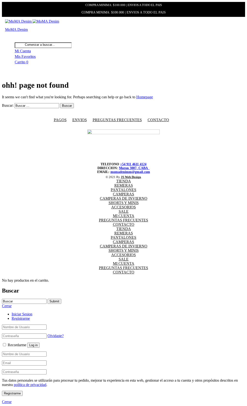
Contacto (158, 120)
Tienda (123, 181)
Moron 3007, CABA (134, 168)
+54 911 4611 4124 (133, 164)
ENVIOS (79, 120)
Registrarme (21, 318)
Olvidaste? (56, 336)
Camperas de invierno (123, 198)
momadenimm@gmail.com (130, 172)
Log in (33, 345)
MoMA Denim (16, 29)
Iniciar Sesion (22, 314)
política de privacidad (30, 385)
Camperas (123, 194)
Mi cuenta (123, 216)
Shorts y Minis (124, 203)
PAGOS (60, 120)
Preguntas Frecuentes (123, 220)
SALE (124, 211)
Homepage (144, 97)
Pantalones (123, 190)
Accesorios (123, 207)
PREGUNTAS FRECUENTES (117, 120)
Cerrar (7, 402)
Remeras (123, 185)
